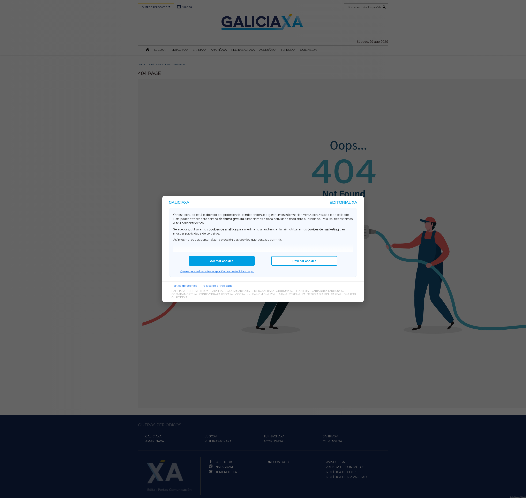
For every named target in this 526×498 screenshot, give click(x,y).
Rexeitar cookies (304, 261)
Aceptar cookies (221, 261)
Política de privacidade (217, 285)
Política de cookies (184, 285)
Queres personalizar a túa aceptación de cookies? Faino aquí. (217, 271)
